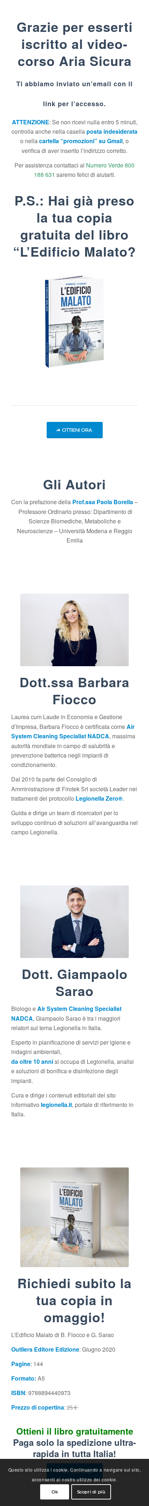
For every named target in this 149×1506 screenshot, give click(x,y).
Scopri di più (91, 1491)
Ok (54, 1491)
